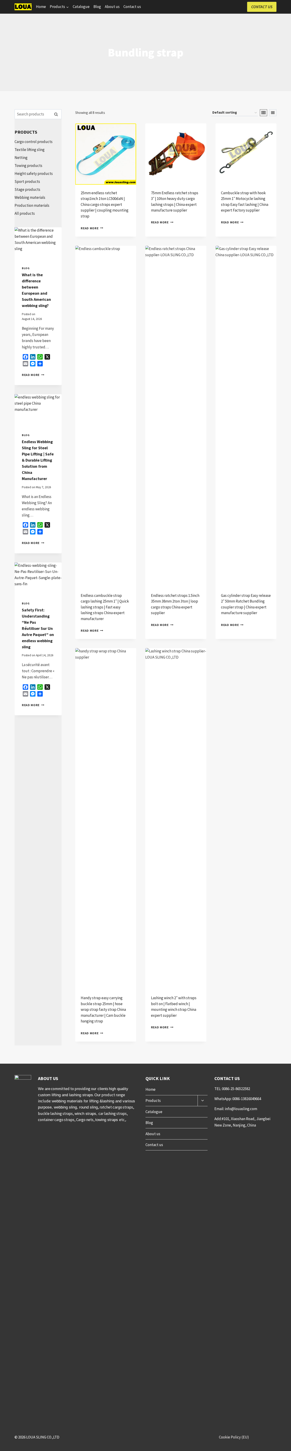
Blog (97, 6)
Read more (89, 228)
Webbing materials (30, 197)
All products (25, 213)
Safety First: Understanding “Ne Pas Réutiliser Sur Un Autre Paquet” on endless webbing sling (38, 628)
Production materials (32, 205)
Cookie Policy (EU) (234, 1437)
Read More (33, 375)
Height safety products (34, 173)
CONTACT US (261, 6)
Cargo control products (34, 141)
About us (112, 6)
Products (153, 1100)
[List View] (272, 112)
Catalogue (81, 6)
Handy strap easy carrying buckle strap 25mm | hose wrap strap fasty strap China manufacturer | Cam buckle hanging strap (103, 1009)
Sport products (27, 181)
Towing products (28, 165)
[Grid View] (263, 112)
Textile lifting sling (30, 149)
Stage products (27, 189)
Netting (21, 157)
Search (57, 114)
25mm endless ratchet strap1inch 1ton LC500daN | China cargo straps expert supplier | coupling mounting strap (104, 204)
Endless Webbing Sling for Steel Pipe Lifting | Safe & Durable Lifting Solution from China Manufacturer (38, 460)
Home (41, 6)
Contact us (132, 6)
